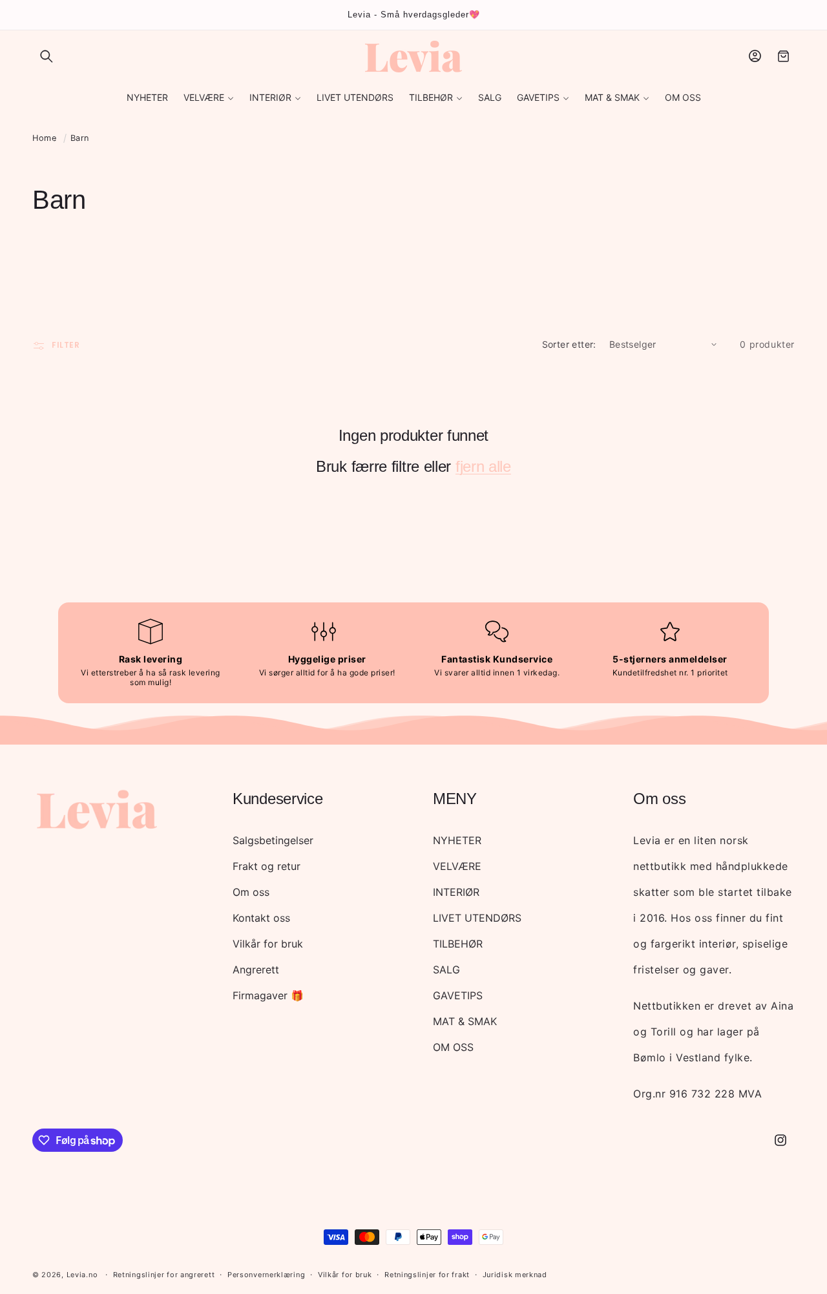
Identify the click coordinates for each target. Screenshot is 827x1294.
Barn (79, 138)
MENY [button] (455, 798)
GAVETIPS (458, 995)
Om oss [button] (659, 798)
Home (44, 138)
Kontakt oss (261, 917)
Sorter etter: (569, 344)
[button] (46, 56)
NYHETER (457, 840)
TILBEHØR (458, 943)
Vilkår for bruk (268, 943)
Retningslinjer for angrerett (164, 1274)
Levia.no (82, 1274)
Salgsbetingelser (273, 840)
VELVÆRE (457, 866)
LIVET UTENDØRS (477, 917)
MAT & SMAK (465, 1021)
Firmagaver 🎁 (268, 995)
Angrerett (256, 969)
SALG (446, 969)
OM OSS (453, 1047)
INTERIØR (456, 892)
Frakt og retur (266, 866)
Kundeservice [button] (277, 798)
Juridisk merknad (515, 1274)
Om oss (251, 892)
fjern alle (483, 466)
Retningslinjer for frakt (427, 1274)
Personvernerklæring (266, 1274)
